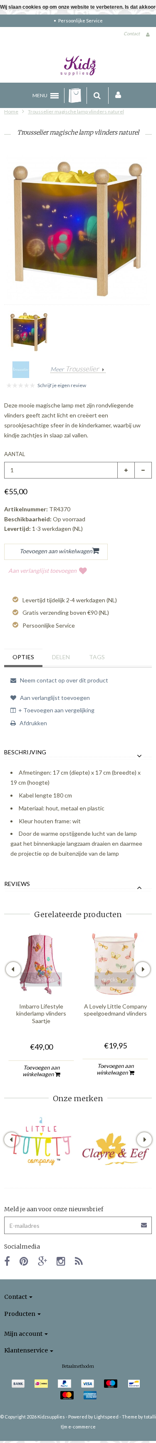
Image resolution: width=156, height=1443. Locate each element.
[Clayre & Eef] (115, 1149)
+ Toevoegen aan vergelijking (56, 710)
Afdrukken (32, 722)
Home (11, 111)
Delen (61, 656)
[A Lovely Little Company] (41, 1141)
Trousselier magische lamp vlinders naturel (76, 111)
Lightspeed (106, 1416)
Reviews (17, 884)
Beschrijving (25, 752)
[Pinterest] (24, 1261)
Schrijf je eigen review (61, 385)
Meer (74, 369)
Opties (23, 656)
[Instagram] (61, 1261)
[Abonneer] (78, 1222)
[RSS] (79, 1261)
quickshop (41, 979)
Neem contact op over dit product (63, 680)
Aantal (14, 454)
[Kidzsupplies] (78, 65)
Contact (132, 33)
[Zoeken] (97, 95)
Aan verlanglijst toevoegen (42, 570)
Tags (97, 656)
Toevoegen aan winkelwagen (40, 1070)
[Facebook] (7, 1261)
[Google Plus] (42, 1261)
